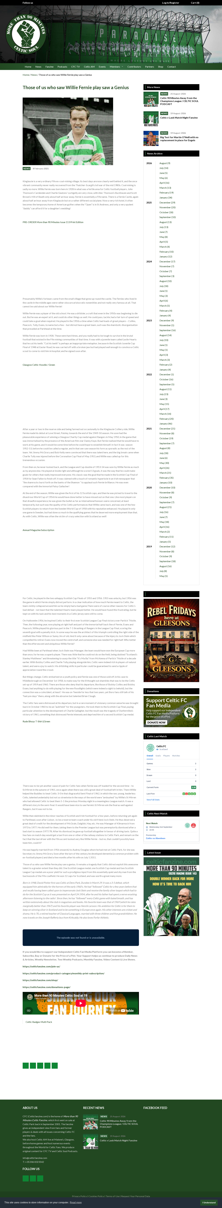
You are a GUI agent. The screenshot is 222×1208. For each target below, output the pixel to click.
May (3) (163, 295)
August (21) (165, 507)
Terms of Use (112, 1196)
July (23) (163, 394)
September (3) (166, 276)
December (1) (166, 374)
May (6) (163, 177)
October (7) (165, 271)
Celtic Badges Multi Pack (39, 1021)
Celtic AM (89, 66)
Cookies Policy (96, 1196)
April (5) (163, 241)
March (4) (164, 246)
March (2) (164, 531)
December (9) (166, 320)
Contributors (134, 66)
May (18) (164, 521)
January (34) (165, 197)
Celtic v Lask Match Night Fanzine (179, 117)
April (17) (164, 408)
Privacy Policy (79, 1196)
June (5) (163, 172)
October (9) (165, 497)
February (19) (166, 192)
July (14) (163, 167)
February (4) (165, 310)
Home (28, 66)
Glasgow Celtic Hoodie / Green (39, 364)
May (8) (163, 236)
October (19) (166, 438)
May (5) (163, 576)
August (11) (165, 389)
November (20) (167, 207)
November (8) (166, 433)
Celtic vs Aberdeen (155, 838)
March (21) (165, 472)
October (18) (166, 212)
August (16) (165, 566)
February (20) (166, 418)
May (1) (163, 349)
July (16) (163, 512)
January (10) (165, 482)
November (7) (166, 266)
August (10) (165, 281)
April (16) (164, 182)
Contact (171, 66)
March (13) (165, 187)
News (38, 66)
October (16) (166, 379)
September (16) (167, 330)
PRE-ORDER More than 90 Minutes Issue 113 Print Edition (53, 222)
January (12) (165, 256)
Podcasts (62, 66)
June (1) (163, 290)
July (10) (163, 340)
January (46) (165, 423)
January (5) (165, 541)
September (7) (166, 443)
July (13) (163, 227)
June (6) (163, 457)
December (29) (167, 202)
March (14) (165, 413)
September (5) (166, 384)
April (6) (163, 300)
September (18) (167, 561)
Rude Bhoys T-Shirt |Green (36, 721)
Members (115, 66)
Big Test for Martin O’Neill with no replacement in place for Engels (179, 139)
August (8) (164, 448)
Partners (149, 66)
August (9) (164, 163)
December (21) (167, 428)
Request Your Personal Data (135, 1196)
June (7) (163, 231)
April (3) (163, 354)
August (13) (165, 222)
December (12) (167, 546)
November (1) (166, 325)
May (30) (164, 462)
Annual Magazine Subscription (38, 530)
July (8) (163, 571)
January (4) (165, 315)
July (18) (163, 286)
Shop (160, 66)
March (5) (164, 305)
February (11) (166, 536)
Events (102, 66)
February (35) (166, 477)
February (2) (165, 364)
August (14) (165, 335)
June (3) (163, 398)
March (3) (164, 359)
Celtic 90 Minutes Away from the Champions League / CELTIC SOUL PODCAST (179, 101)
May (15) (164, 403)
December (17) (167, 261)
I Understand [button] (209, 1202)
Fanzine (49, 66)
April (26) (164, 467)
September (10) (167, 217)
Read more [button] (76, 1202)
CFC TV (75, 66)
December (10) (167, 487)
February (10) (166, 251)
